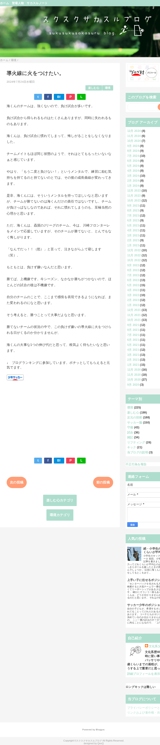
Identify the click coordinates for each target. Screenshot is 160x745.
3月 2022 (133, 295)
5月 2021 (133, 344)
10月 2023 (134, 200)
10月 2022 (134, 260)
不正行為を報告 (136, 464)
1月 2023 (133, 245)
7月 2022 (133, 275)
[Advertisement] (60, 417)
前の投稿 (103, 482)
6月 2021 (133, 339)
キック (131, 447)
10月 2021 (134, 319)
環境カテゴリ (60, 515)
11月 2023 (134, 195)
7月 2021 (133, 335)
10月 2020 (134, 379)
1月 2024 (133, 185)
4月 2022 (133, 290)
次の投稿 (16, 482)
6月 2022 (133, 280)
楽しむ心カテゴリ (60, 500)
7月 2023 (133, 215)
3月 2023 (133, 235)
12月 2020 (134, 369)
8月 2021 (133, 329)
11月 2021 (134, 315)
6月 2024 (133, 160)
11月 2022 (134, 255)
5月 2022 (133, 285)
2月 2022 (133, 300)
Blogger (100, 729)
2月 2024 (133, 180)
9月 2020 (133, 384)
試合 (130, 432)
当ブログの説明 (137, 452)
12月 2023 (134, 190)
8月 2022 (133, 270)
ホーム (4, 3)
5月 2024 (133, 165)
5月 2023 (133, 225)
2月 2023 (133, 240)
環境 (108, 87)
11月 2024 (134, 136)
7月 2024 (133, 155)
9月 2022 (133, 265)
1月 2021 (133, 364)
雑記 (130, 437)
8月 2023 (133, 210)
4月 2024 (133, 170)
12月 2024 (134, 130)
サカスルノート (37, 3)
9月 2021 (133, 325)
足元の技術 (134, 417)
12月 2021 (134, 310)
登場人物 (18, 3)
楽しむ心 (93, 87)
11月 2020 (134, 374)
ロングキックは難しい (141, 686)
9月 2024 (133, 145)
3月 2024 (133, 175)
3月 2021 (133, 354)
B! (59, 97)
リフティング (136, 442)
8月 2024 (133, 150)
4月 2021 (133, 349)
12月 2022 (134, 250)
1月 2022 (133, 305)
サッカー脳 (134, 422)
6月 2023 (133, 220)
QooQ (100, 743)
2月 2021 (133, 359)
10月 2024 (134, 140)
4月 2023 (133, 230)
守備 (130, 427)
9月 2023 (133, 205)
